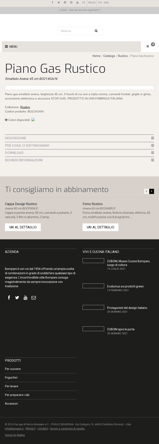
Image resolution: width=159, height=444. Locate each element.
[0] (147, 46)
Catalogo (109, 56)
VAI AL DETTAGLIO (23, 227)
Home (96, 56)
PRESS (91, 2)
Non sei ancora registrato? (84, 10)
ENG (106, 2)
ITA (100, 2)
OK (134, 394)
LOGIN (62, 10)
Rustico (123, 56)
